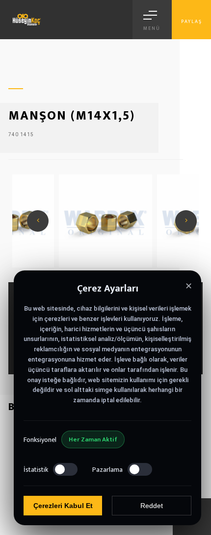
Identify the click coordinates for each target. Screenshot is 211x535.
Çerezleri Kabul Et (63, 506)
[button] (186, 221)
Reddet (151, 506)
